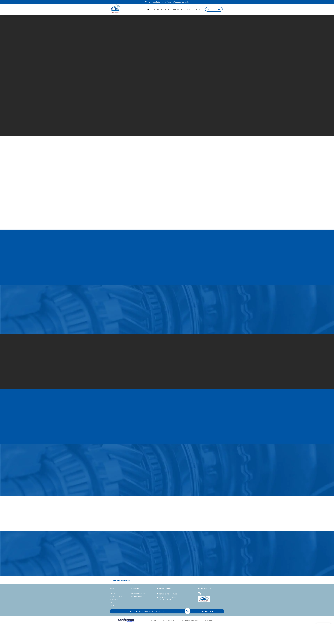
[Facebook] (199, 593)
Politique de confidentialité (189, 620)
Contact (112, 605)
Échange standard (137, 596)
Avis (111, 602)
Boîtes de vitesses (116, 596)
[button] (167, 580)
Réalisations (114, 599)
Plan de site (209, 620)
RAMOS (153, 620)
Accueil (112, 593)
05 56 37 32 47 (208, 611)
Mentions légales (168, 620)
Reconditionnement (138, 593)
